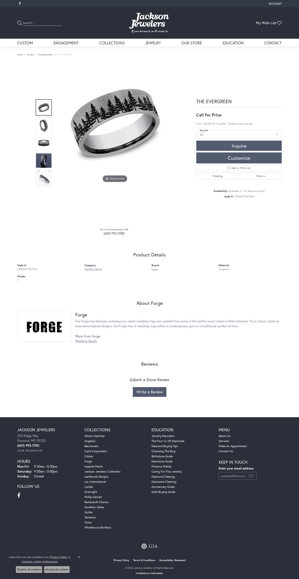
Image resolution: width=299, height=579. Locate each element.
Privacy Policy (121, 560)
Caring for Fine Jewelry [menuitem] (167, 471)
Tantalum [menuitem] (90, 517)
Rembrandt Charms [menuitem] (96, 502)
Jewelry (153, 42)
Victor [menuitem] (88, 522)
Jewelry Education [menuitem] (163, 436)
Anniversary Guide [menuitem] (163, 487)
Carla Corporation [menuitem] (95, 451)
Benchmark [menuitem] (91, 446)
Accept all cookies (56, 569)
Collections (111, 42)
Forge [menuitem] (88, 461)
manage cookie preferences (40, 561)
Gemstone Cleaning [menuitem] (164, 482)
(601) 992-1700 (114, 233)
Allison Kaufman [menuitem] (94, 436)
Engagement (66, 42)
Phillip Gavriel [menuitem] (93, 497)
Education (233, 42)
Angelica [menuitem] (89, 441)
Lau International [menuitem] (95, 482)
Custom (25, 42)
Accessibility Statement (172, 560)
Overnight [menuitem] (90, 492)
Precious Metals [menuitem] (162, 466)
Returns (260, 175)
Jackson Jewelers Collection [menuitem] (102, 471)
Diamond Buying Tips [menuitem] (165, 446)
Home (20, 54)
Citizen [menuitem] (88, 456)
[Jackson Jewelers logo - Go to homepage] (149, 23)
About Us (225, 436)
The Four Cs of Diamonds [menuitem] (168, 441)
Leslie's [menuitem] (88, 487)
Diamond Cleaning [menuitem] (163, 476)
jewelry (30, 54)
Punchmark (156, 573)
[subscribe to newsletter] (251, 475)
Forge (155, 269)
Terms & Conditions (144, 560)
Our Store (191, 42)
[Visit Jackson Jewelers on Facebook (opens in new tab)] (19, 3)
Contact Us (226, 451)
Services (224, 441)
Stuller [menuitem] (88, 512)
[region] (115, 142)
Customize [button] (239, 158)
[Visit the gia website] (149, 546)
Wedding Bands (45, 54)
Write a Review (149, 392)
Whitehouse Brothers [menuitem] (97, 527)
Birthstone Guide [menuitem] (162, 456)
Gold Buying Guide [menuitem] (163, 492)
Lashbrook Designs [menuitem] (96, 476)
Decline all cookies (29, 569)
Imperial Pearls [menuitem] (93, 466)
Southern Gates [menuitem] (94, 507)
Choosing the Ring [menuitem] (163, 451)
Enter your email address (236, 468)
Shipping (218, 175)
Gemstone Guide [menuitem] (162, 461)
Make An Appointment (233, 446)
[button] (275, 3)
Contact (273, 42)
